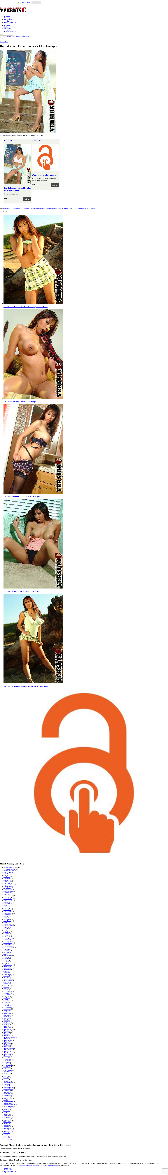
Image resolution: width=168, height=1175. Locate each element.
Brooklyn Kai (7, 914)
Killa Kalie (7, 996)
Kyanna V (6, 1005)
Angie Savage (7, 888)
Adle (5, 875)
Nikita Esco (7, 1062)
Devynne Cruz (8, 946)
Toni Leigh (7, 1125)
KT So (5, 1004)
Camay (5, 917)
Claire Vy (6, 933)
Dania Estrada (7, 939)
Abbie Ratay (7, 874)
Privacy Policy (8, 1169)
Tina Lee (6, 1123)
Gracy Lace (7, 958)
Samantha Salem (8, 1089)
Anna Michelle (8, 889)
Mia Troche (7, 1045)
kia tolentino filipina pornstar (30, 208)
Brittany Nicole (8, 913)
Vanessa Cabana (8, 1128)
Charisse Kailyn (8, 924)
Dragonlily (6, 950)
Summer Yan (7, 1103)
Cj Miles (6, 930)
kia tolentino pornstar (89, 208)
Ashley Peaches (8, 899)
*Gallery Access (36, 140)
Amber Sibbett (8, 881)
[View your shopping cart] (18, 2)
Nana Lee (6, 1057)
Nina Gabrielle (8, 1070)
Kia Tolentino (8, 140)
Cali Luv (6, 916)
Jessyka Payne (7, 983)
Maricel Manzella (8, 1029)
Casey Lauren (7, 921)
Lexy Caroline (7, 1015)
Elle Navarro (7, 952)
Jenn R (5, 971)
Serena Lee (7, 1097)
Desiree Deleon (8, 943)
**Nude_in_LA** (9, 870)
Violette (6, 1134)
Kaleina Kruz (7, 991)
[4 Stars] (17, 135)
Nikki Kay (6, 1064)
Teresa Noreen (8, 1120)
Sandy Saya (7, 1092)
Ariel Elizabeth (8, 894)
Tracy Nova (7, 1126)
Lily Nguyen (7, 1018)
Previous (2, 42)
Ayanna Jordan (8, 903)
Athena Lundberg (8, 900)
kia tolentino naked (67, 208)
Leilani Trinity (7, 1013)
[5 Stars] (22, 135)
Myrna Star (7, 1056)
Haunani (6, 960)
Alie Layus (7, 877)
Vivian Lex (7, 1137)
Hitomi (5, 963)
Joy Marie (6, 987)
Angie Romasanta (8, 886)
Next (6, 42)
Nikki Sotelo (7, 1067)
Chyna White (7, 927)
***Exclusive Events (9, 869)
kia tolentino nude (78, 208)
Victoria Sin (7, 1133)
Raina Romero (8, 1075)
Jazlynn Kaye (7, 969)
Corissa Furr (7, 935)
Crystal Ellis (7, 936)
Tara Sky (6, 1114)
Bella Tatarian (7, 906)
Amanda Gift (7, 880)
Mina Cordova (8, 1049)
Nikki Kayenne (8, 1065)
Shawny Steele (8, 1098)
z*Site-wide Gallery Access (44, 175)
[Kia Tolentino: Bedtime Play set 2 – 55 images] (33, 398)
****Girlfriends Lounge (10, 867)
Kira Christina (7, 1001)
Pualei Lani (7, 1071)
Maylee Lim (7, 1038)
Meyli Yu (6, 1042)
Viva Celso (7, 1136)
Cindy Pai (6, 928)
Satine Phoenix (8, 1095)
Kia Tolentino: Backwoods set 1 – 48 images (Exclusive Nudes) (26, 686)
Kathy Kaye (7, 993)
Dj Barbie (6, 949)
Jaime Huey (7, 966)
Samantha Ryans (8, 1087)
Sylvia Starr (7, 1109)
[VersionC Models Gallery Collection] (13, 11)
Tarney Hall (7, 1115)
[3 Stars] (12, 135)
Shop (8, 21)
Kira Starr (6, 1002)
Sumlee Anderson (8, 1101)
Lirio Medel (7, 1020)
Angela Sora (7, 883)
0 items (23, 2)
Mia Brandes (7, 1043)
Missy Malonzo (8, 1053)
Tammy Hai (7, 1111)
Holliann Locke (8, 965)
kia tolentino (6, 208)
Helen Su (6, 961)
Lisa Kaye (6, 1024)
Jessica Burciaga (8, 979)
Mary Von (6, 1034)
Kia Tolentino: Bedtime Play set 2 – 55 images (20, 402)
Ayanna (6, 902)
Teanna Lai (7, 1119)
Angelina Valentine (9, 885)
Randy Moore (7, 1076)
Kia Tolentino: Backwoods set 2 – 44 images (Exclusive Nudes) (26, 307)
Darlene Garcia (8, 941)
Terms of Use (7, 1168)
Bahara (5, 905)
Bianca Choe (7, 908)
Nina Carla (7, 1068)
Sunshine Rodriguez (9, 1104)
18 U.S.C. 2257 (8, 1173)
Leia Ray (6, 1012)
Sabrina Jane (7, 1081)
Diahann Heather (8, 947)
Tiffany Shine (7, 1122)
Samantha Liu (7, 1084)
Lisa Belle (6, 1021)
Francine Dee (7, 955)
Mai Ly (6, 1026)
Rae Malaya (7, 1073)
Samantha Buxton (8, 1082)
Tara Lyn (6, 1112)
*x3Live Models (8, 872)
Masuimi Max (7, 1035)
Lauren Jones (7, 1009)
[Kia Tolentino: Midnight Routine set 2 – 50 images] (33, 493)
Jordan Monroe (8, 985)
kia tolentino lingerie (44, 208)
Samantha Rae (7, 1086)
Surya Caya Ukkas (9, 1106)
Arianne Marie (8, 892)
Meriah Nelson (8, 1040)
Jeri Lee (6, 977)
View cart (36, 2)
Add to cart (27, 199)
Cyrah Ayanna (7, 938)
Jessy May (6, 982)
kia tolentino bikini (16, 208)
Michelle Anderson (9, 1048)
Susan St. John (8, 1108)
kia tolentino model (55, 208)
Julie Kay (6, 988)
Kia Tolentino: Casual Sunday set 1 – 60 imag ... (16, 36)
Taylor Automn (8, 1117)
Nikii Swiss (7, 1060)
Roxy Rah (6, 1078)
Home (1, 36)
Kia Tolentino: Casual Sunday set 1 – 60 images (17, 189)
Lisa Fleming (7, 1023)
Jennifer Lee (7, 972)
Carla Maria (7, 919)
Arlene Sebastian (8, 895)
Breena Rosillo (8, 911)
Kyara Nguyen (8, 1007)
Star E (5, 1100)
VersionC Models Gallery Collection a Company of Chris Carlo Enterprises (36, 1165)
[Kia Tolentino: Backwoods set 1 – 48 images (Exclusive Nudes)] (33, 683)
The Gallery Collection (10, 17)
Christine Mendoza (9, 925)
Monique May (7, 1054)
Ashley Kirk (7, 897)
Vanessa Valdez (8, 1130)
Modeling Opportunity (10, 22)
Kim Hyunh (7, 998)
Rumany (6, 1079)
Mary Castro (7, 1031)
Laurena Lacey (8, 1010)
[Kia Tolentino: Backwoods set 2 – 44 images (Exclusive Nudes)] (33, 303)
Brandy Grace (7, 910)
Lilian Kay (6, 1016)
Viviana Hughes (8, 1139)
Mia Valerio (7, 1046)
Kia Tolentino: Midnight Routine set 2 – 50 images (22, 497)
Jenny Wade (7, 976)
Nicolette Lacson (8, 1059)
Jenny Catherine (8, 974)
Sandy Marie (7, 1090)
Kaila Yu (6, 990)
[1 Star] (2, 135)
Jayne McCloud (8, 968)
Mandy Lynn (7, 1027)
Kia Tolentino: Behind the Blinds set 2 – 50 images (21, 591)
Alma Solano (7, 878)
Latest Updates (8, 19)
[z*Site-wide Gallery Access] (45, 169)
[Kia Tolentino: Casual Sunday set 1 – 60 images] (17, 183)
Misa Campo (7, 1051)
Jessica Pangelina (8, 980)
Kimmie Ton (7, 999)
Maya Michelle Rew (9, 1037)
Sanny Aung (7, 1093)
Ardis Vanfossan (8, 891)
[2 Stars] (7, 135)
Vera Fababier (7, 1131)
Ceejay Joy (7, 922)
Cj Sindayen (7, 932)
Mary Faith (7, 1032)
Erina (5, 954)
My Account (7, 16)
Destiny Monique (8, 944)
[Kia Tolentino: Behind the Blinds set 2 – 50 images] (33, 588)
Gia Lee (6, 957)
